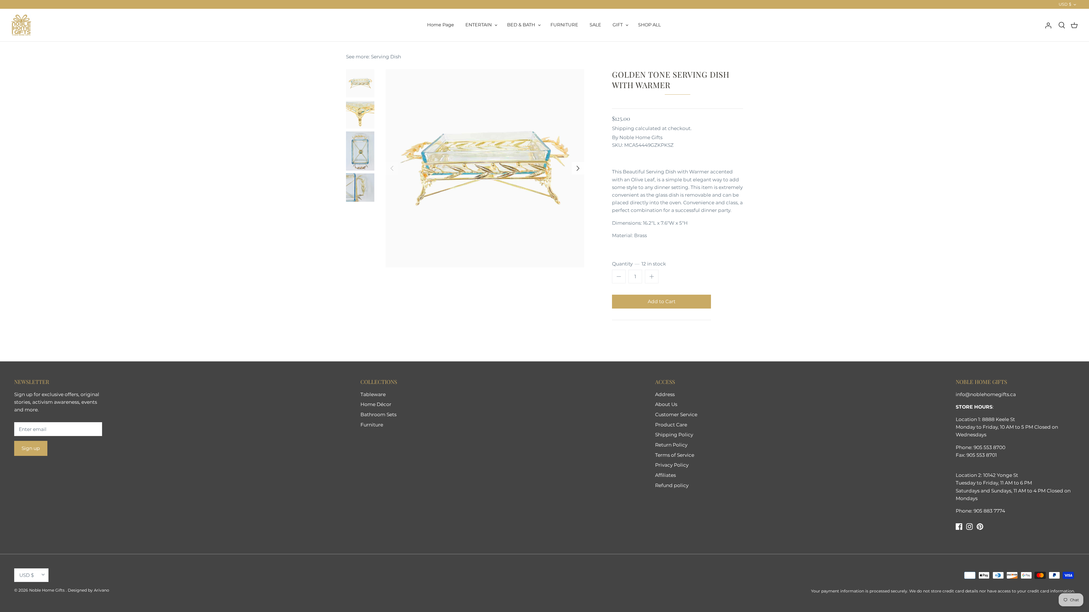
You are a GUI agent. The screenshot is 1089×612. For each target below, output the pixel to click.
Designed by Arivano (88, 590)
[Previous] (392, 168)
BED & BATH (521, 24)
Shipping (623, 128)
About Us (666, 404)
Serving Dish (386, 57)
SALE (595, 24)
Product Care (671, 425)
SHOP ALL (649, 24)
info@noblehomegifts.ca (986, 394)
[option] (485, 168)
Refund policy (672, 485)
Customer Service (676, 414)
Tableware (373, 394)
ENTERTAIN (478, 24)
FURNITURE (564, 24)
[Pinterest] (980, 526)
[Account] (1048, 25)
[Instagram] (969, 526)
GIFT (618, 24)
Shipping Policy (674, 434)
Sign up (31, 448)
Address (665, 394)
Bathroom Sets (378, 414)
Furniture (371, 425)
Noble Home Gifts (640, 137)
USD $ (1065, 4)
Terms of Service (674, 455)
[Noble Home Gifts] (21, 25)
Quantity (639, 264)
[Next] (578, 168)
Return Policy (671, 445)
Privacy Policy (672, 465)
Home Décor (375, 404)
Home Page (440, 24)
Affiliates (665, 475)
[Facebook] (959, 526)
